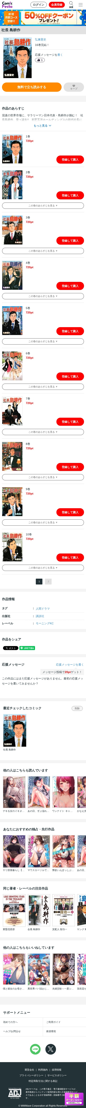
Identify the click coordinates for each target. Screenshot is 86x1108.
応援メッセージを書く (70, 664)
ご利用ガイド (53, 1022)
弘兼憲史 (40, 39)
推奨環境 (51, 1031)
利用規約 (43, 1069)
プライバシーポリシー (31, 1075)
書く (60, 54)
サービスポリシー (57, 1075)
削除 (77, 708)
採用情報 (56, 1069)
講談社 (40, 616)
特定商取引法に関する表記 (43, 1081)
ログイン (38, 4)
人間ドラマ (43, 608)
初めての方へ (10, 1022)
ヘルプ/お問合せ (12, 1031)
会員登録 (56, 4)
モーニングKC (45, 623)
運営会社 (29, 1069)
